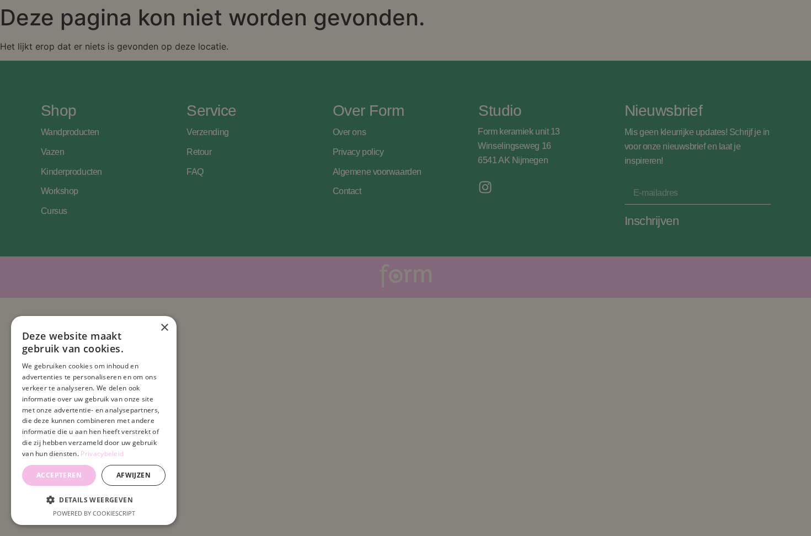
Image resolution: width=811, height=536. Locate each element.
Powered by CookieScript (94, 513)
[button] (94, 499)
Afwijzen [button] (133, 475)
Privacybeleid (102, 453)
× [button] (164, 328)
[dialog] (94, 420)
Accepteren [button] (59, 475)
